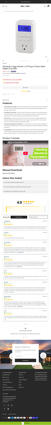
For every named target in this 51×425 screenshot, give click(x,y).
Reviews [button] (6, 217)
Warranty (5, 384)
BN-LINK (5, 63)
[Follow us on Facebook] (4, 405)
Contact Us (21, 377)
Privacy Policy (6, 379)
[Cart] (47, 6)
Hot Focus (21, 387)
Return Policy (6, 377)
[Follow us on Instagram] (12, 405)
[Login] (44, 6)
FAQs (20, 382)
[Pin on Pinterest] (8, 94)
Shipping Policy (6, 374)
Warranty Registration (8, 387)
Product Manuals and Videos (9, 389)
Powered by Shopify (12, 414)
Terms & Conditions (7, 382)
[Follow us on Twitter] (8, 405)
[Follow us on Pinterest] (4, 409)
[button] (22, 324)
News (20, 384)
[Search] (6, 6)
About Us (21, 374)
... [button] (20, 252)
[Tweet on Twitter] (10, 94)
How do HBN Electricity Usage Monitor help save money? (18, 186)
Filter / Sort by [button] (33, 217)
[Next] (47, 60)
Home (4, 11)
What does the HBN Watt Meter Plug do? (14, 182)
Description (6, 100)
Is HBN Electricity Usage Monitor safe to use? (15, 191)
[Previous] (3, 60)
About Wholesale (23, 379)
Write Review (18, 217)
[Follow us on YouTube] (8, 409)
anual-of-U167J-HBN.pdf (9, 173)
